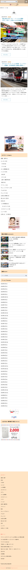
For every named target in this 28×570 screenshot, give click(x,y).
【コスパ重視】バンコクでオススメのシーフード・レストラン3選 (17, 251)
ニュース (3, 211)
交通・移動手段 (5, 179)
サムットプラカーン (6, 187)
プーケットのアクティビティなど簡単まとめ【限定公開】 (13, 537)
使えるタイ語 (5, 198)
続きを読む (5, 54)
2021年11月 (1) (4, 366)
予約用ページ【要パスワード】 (7, 544)
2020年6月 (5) (4, 400)
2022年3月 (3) (4, 358)
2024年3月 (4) (4, 307)
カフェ (3, 177)
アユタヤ (3, 190)
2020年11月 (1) (4, 392)
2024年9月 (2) (4, 299)
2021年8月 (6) (4, 374)
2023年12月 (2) (4, 313)
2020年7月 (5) (4, 398)
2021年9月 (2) (4, 371)
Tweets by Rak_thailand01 (6, 563)
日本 (3, 201)
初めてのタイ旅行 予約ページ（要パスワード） (11, 549)
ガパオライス (6, 206)
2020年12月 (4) (4, 390)
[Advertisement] (14, 120)
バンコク (4, 171)
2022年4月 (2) (4, 355)
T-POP (3, 163)
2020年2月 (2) (4, 405)
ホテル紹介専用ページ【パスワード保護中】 (10, 539)
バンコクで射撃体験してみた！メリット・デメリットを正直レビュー (17, 245)
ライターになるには (5, 541)
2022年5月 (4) (4, 352)
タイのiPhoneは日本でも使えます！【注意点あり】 (17, 265)
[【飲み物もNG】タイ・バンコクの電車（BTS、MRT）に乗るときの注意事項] (14, 41)
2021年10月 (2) (4, 368)
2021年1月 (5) (4, 387)
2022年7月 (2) (4, 350)
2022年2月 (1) (4, 360)
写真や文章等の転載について (7, 546)
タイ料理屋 (5, 203)
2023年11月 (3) (4, 315)
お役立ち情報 (5, 195)
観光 (3, 182)
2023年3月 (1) (4, 334)
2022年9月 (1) (4, 344)
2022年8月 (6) (4, 347)
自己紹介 (2, 558)
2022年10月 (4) (4, 342)
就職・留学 (4, 158)
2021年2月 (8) (4, 384)
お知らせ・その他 (6, 214)
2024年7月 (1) (4, 305)
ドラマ (3, 166)
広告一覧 (2, 551)
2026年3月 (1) (4, 283)
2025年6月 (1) (4, 289)
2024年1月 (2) (4, 310)
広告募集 (2, 553)
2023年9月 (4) (4, 318)
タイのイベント (5, 209)
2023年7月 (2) (4, 323)
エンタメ (4, 161)
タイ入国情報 (5, 169)
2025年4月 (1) (4, 291)
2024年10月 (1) (4, 297)
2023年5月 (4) (4, 328)
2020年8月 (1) (4, 395)
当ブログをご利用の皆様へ (6, 556)
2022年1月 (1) (4, 363)
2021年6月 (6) (4, 379)
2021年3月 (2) (4, 382)
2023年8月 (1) (4, 320)
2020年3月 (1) (4, 403)
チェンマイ (4, 193)
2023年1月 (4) (4, 339)
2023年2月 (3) (4, 336)
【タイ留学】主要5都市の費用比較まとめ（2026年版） (17, 239)
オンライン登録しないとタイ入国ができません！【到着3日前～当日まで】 (17, 258)
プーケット (4, 185)
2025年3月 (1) (4, 294)
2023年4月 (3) (4, 331)
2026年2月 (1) (4, 286)
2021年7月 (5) (4, 376)
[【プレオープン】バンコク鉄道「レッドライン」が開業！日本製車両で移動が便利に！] (14, 86)
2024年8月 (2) (4, 302)
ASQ (3, 174)
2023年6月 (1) (4, 326)
